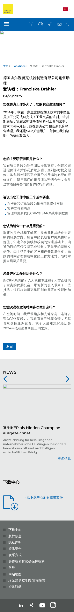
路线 (11, 568)
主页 (5, 66)
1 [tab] (37, 59)
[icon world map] (40, 24)
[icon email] (59, 24)
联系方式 (15, 555)
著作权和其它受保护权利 (26, 561)
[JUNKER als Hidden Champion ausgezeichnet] (37, 405)
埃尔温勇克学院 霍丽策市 (26, 581)
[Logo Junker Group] (8, 9)
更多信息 (64, 459)
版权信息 (15, 536)
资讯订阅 (15, 587)
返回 (9, 346)
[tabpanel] (37, 43)
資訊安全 (15, 549)
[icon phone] (50, 24)
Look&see (19, 66)
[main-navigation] (6, 24)
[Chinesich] (65, 10)
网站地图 (15, 574)
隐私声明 (15, 542)
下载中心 (15, 530)
